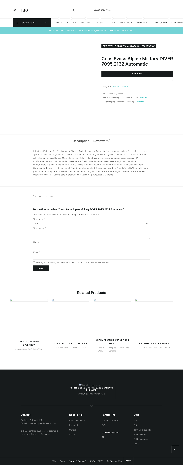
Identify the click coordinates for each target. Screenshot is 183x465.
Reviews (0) (101, 141)
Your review (39, 228)
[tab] (81, 141)
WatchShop (148, 46)
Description (81, 141)
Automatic (109, 46)
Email (36, 252)
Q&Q (30, 349)
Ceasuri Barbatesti (128, 46)
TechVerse (45, 434)
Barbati (74, 30)
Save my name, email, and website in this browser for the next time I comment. (72, 262)
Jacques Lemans (112, 349)
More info (144, 97)
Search (73, 10)
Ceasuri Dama (21, 349)
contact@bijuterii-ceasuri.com (42, 423)
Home (51, 30)
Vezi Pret (137, 74)
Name (36, 242)
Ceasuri (62, 30)
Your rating (39, 219)
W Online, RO (36, 420)
